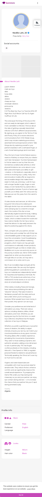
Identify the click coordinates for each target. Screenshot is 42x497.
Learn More (31, 489)
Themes (37, 25)
